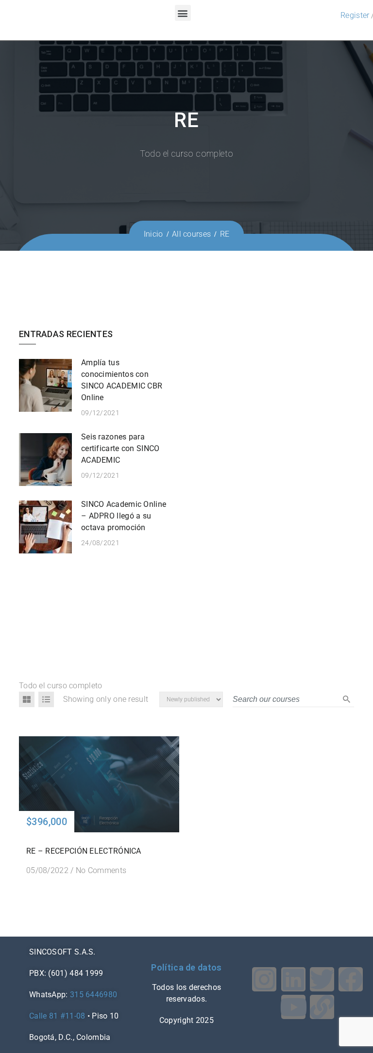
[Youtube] (293, 1007)
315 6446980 (93, 994)
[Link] (322, 1007)
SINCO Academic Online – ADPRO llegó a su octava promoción (123, 516)
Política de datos (186, 967)
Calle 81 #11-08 (57, 1016)
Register (354, 15)
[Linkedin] (293, 979)
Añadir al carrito (99, 783)
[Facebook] (351, 979)
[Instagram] (264, 979)
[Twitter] (322, 979)
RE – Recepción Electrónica (83, 851)
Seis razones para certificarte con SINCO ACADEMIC (120, 448)
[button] (183, 13)
